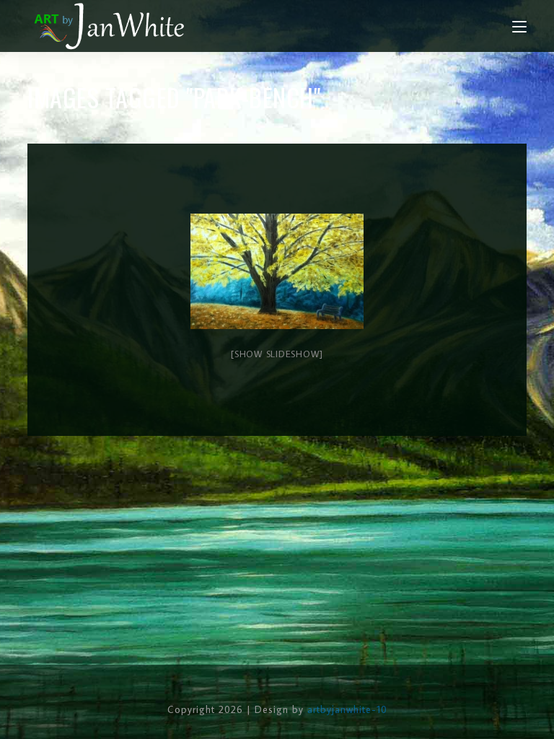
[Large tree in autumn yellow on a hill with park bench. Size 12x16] (277, 271)
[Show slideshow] (277, 353)
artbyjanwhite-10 (347, 709)
